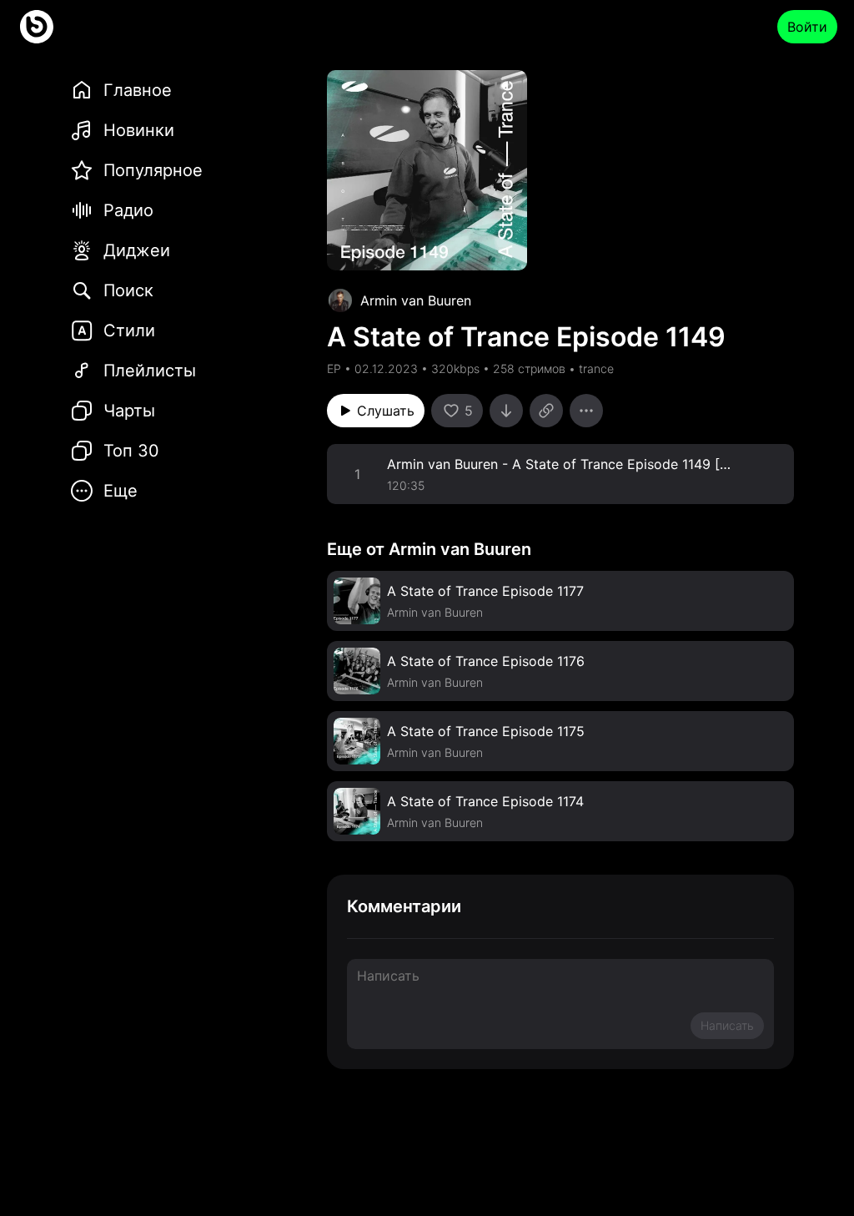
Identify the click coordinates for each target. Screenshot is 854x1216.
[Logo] (37, 27)
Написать (727, 1025)
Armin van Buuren (415, 300)
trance (596, 368)
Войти (807, 26)
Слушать (385, 410)
